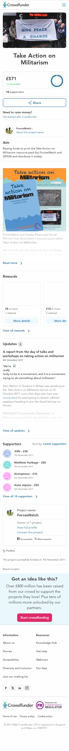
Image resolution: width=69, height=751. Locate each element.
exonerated (10, 397)
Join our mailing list (15, 676)
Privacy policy (27, 716)
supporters (15, 92)
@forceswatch (44, 539)
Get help (41, 651)
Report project (11, 569)
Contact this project (30, 532)
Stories (7, 651)
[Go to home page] (16, 5)
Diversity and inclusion (17, 668)
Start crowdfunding (34, 618)
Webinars (42, 659)
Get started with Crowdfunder (20, 116)
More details (21, 321)
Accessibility (11, 659)
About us (9, 642)
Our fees (41, 668)
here (42, 421)
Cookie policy (45, 716)
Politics (10, 550)
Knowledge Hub (46, 642)
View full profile (27, 527)
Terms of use (10, 716)
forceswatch (26, 539)
